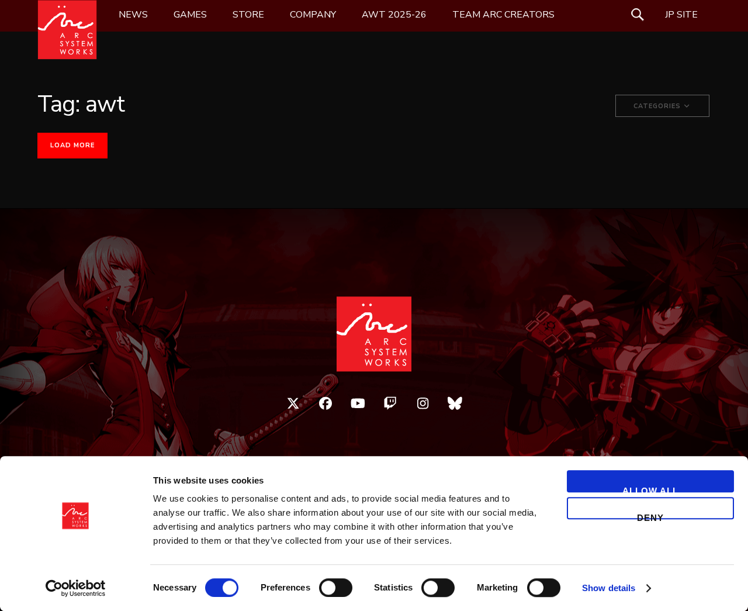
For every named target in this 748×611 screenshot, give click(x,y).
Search (637, 14)
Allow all (650, 489)
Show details (608, 588)
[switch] (335, 587)
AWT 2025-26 (394, 14)
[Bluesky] (455, 403)
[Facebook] (325, 403)
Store (248, 14)
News (133, 14)
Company (313, 14)
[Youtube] (358, 403)
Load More (72, 145)
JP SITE (681, 14)
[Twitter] (293, 403)
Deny (650, 516)
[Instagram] (423, 403)
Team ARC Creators (503, 14)
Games (190, 14)
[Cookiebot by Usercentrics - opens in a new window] (76, 588)
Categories (658, 106)
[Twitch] (390, 403)
